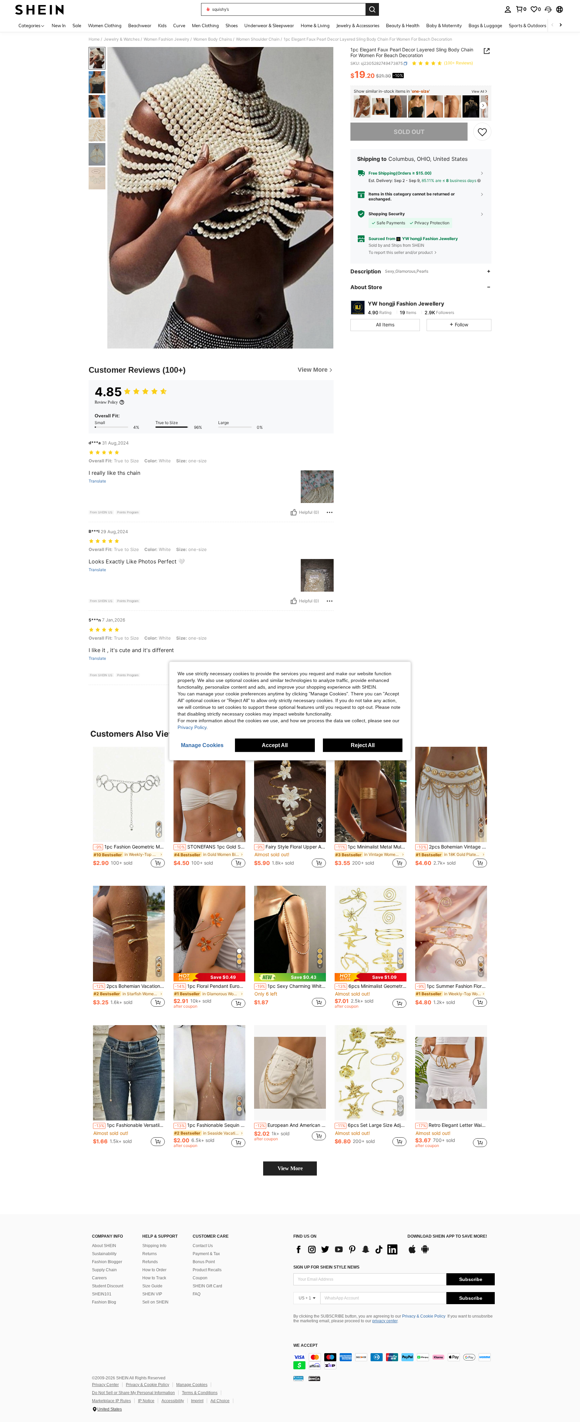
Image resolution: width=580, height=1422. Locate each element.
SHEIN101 (101, 1294)
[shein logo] (39, 9)
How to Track (154, 1278)
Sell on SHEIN (155, 1302)
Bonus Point (204, 1261)
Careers (99, 1278)
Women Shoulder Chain (258, 39)
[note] (209, 977)
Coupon (200, 1278)
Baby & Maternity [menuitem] (444, 25)
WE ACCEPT (305, 1345)
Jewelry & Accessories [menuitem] (357, 25)
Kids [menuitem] (162, 25)
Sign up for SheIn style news (326, 1267)
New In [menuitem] (59, 25)
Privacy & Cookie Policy (423, 1316)
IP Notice (146, 1400)
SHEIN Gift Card (207, 1286)
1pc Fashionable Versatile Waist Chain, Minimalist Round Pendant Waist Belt (129, 1125)
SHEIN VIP (152, 1294)
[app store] (412, 1252)
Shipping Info (154, 1245)
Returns (149, 1253)
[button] (548, 9)
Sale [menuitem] (76, 25)
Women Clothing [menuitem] (105, 25)
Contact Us (203, 1245)
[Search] (372, 9)
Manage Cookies (191, 1384)
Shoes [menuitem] (232, 25)
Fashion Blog (104, 1302)
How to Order (154, 1270)
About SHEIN (104, 1245)
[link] (521, 9)
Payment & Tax (206, 1253)
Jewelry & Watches (122, 39)
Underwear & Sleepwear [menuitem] (269, 25)
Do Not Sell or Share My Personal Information (133, 1392)
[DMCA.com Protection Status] (314, 1378)
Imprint (197, 1400)
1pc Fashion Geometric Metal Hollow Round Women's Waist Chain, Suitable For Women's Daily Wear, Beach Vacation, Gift (129, 847)
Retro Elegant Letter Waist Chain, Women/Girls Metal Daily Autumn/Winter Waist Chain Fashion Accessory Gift (452, 1125)
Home (94, 39)
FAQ (196, 1294)
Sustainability (104, 1253)
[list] (347, 1249)
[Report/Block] (330, 512)
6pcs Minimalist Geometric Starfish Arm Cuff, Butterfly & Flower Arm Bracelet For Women (371, 986)
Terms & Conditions (200, 1392)
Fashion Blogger (107, 1261)
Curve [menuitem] (179, 25)
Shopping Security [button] (387, 214)
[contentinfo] (394, 1361)
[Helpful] (294, 512)
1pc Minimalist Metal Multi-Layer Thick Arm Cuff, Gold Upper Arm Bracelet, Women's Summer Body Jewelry (371, 847)
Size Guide (152, 1286)
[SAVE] (482, 132)
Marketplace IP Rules (111, 1400)
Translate (97, 481)
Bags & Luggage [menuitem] (485, 25)
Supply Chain (104, 1270)
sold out (409, 131)
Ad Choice (220, 1400)
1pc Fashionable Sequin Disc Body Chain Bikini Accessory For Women (210, 1125)
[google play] (425, 1252)
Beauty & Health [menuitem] (403, 25)
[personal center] (508, 9)
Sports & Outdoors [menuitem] (527, 25)
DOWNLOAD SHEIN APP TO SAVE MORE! (447, 1236)
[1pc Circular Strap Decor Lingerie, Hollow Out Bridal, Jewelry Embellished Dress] (434, 106)
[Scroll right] (560, 25)
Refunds (150, 1261)
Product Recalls (207, 1270)
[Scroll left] (552, 25)
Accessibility (172, 1400)
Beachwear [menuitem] (139, 25)
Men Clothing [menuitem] (205, 25)
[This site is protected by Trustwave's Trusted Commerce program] (298, 1378)
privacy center (384, 1321)
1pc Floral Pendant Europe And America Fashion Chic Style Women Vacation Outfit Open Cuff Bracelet (210, 986)
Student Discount (107, 1286)
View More (290, 1168)
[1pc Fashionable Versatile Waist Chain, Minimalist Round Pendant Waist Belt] (129, 1073)
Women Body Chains (212, 39)
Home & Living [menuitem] (315, 25)
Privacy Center (105, 1384)
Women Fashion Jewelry (166, 39)
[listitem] (362, 106)
